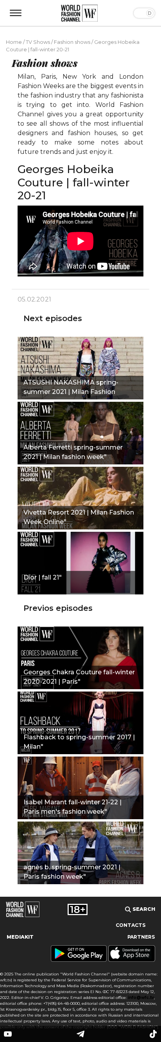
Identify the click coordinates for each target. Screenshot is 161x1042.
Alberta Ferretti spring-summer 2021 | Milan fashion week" (73, 452)
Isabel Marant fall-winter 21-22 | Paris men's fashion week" (72, 806)
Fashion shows (72, 42)
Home (14, 42)
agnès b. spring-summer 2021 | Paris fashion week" (71, 871)
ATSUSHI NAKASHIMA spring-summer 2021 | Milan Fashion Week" (70, 388)
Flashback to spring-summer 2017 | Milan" (79, 741)
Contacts (131, 925)
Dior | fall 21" (42, 577)
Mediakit (20, 937)
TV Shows (38, 42)
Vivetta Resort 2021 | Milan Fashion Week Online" (78, 517)
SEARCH (143, 909)
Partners (141, 937)
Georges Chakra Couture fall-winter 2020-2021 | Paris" (79, 676)
